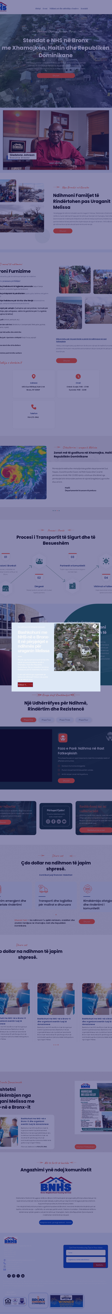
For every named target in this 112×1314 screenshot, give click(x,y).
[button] (95, 626)
